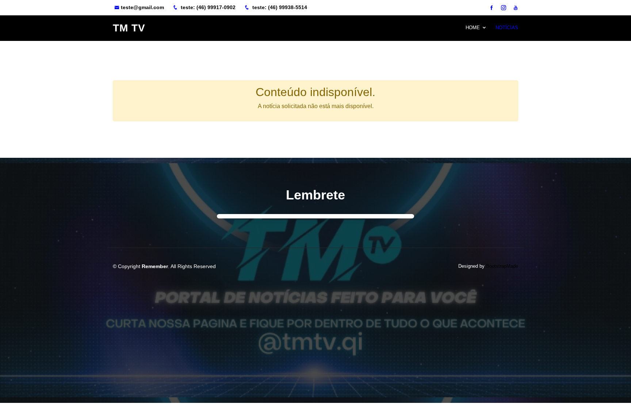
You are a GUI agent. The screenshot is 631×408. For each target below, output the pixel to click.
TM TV (129, 28)
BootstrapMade (502, 266)
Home (473, 27)
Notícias (507, 27)
